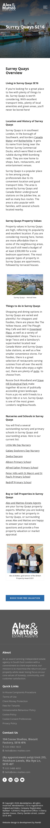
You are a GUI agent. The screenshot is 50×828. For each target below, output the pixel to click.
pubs (36, 371)
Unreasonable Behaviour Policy (19, 710)
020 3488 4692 (13, 768)
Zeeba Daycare (14, 456)
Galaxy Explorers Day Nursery (23, 450)
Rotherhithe (25, 140)
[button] (45, 7)
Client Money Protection (15, 701)
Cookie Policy (9, 714)
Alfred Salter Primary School (22, 467)
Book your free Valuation (25, 598)
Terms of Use (10, 696)
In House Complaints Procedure (19, 692)
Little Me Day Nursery (18, 445)
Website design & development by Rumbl (22, 822)
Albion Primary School (18, 462)
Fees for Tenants (11, 705)
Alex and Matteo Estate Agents (23, 503)
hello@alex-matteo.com (17, 750)
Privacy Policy (10, 723)
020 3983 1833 (13, 746)
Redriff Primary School (18, 482)
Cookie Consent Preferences (17, 718)
